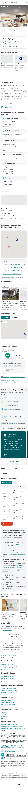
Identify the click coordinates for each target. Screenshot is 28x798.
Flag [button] (22, 454)
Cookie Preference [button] (4, 766)
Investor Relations (14, 763)
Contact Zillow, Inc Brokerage (8, 751)
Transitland (20, 733)
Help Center (6, 787)
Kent (3, 537)
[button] (26, 2)
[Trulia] (2, 755)
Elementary (12, 342)
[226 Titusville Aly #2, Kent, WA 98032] (10, 605)
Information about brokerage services (11, 747)
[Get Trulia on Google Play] (21, 755)
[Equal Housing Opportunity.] (19, 785)
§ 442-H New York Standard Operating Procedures (11, 745)
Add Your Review (14, 461)
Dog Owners (21, 428)
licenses (18, 741)
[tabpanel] (14, 505)
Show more (6, 524)
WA (6, 656)
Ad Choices (21, 765)
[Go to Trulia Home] (14, 2)
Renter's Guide (7, 630)
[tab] (5, 317)
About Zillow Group (12, 761)
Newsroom (7, 763)
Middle (21, 342)
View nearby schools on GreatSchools (14, 377)
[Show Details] (24, 264)
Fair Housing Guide (21, 761)
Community (10, 428)
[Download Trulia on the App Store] (10, 755)
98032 (20, 88)
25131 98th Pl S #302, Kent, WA (11, 264)
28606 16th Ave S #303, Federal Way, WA (14, 270)
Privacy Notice (16, 765)
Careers (2, 763)
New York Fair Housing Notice (7, 746)
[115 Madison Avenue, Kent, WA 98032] (10, 294)
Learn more (10, 384)
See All (5, 421)
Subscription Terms (5, 765)
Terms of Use (21, 763)
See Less (6, 190)
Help (11, 765)
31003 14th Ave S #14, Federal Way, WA (14, 274)
